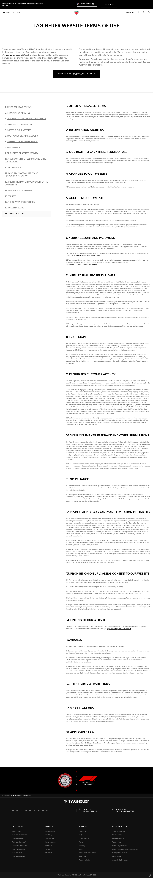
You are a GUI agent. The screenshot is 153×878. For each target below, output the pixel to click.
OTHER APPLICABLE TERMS (19, 107)
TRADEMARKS (13, 148)
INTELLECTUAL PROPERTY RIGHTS (22, 142)
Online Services (84, 838)
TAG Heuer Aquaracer (19, 845)
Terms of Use (116, 842)
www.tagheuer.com (13, 55)
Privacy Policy (117, 835)
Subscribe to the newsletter (125, 810)
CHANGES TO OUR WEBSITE (19, 125)
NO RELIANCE (14, 168)
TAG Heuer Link (17, 853)
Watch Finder (16, 831)
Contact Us (82, 831)
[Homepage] (76, 12)
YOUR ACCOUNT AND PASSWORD (22, 136)
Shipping (82, 845)
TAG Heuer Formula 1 (19, 842)
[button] (143, 12)
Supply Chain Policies (119, 853)
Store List (48, 853)
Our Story (48, 835)
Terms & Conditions (118, 831)
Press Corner (49, 842)
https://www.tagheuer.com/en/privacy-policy (81, 264)
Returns (81, 849)
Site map (48, 849)
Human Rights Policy (119, 845)
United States (85, 4)
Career (47, 845)
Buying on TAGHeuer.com (87, 853)
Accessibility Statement (120, 860)
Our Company (50, 831)
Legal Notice (116, 856)
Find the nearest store (89, 810)
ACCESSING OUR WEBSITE (19, 130)
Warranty (82, 842)
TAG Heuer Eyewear (18, 856)
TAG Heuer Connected (19, 835)
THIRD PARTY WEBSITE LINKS (21, 202)
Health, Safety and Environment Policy (125, 849)
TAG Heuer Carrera (18, 838)
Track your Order (84, 860)
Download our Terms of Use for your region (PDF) (76, 74)
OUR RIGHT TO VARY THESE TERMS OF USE (26, 119)
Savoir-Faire (49, 838)
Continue (111, 4)
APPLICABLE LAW (16, 214)
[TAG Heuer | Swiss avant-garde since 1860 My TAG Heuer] (76, 801)
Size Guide (82, 856)
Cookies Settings (118, 838)
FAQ (80, 835)
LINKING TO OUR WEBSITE (20, 191)
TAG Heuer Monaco (18, 849)
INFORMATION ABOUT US (18, 113)
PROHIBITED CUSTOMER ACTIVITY (22, 153)
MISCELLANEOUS (16, 208)
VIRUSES (12, 196)
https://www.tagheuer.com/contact (88, 255)
